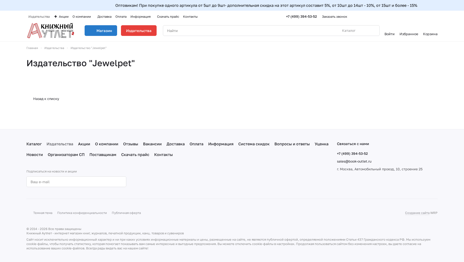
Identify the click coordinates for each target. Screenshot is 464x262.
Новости (34, 154)
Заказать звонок (334, 16)
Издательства (139, 30)
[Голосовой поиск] (364, 30)
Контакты (163, 154)
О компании (106, 143)
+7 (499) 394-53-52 (301, 16)
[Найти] (373, 30)
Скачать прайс (135, 154)
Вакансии (152, 143)
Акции (84, 143)
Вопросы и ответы (292, 143)
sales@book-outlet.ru (354, 161)
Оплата (196, 143)
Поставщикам (102, 154)
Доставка (176, 143)
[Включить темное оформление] (436, 16)
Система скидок (254, 143)
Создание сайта (417, 213)
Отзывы (130, 143)
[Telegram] (154, 182)
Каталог (34, 143)
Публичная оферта (126, 213)
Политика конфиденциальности (82, 213)
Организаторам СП (66, 154)
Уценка (321, 143)
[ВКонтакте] (145, 182)
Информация (220, 143)
